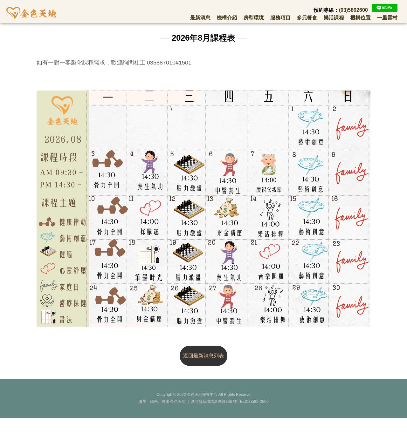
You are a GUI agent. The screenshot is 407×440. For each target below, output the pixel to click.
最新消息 (200, 17)
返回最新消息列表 (203, 355)
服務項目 (280, 17)
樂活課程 (334, 17)
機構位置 (360, 17)
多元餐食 (307, 17)
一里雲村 (387, 17)
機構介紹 (227, 17)
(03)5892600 (353, 10)
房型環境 (254, 17)
